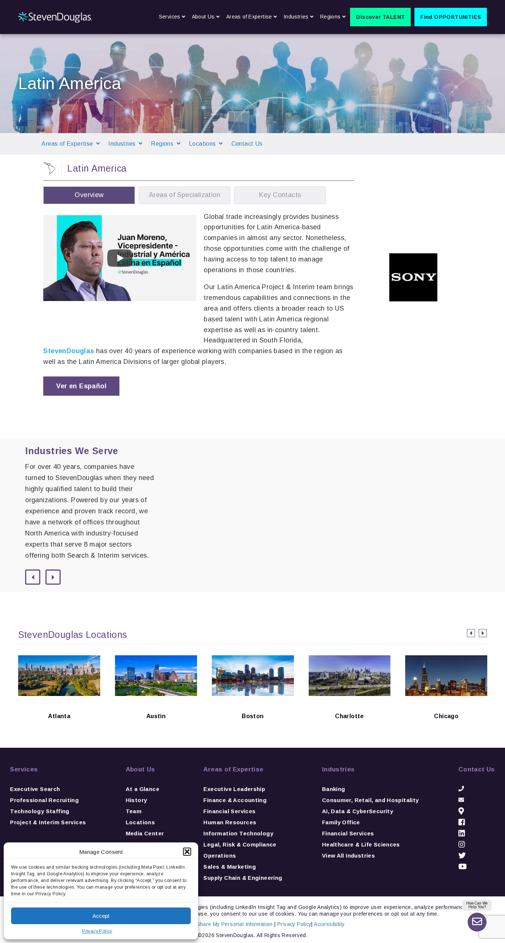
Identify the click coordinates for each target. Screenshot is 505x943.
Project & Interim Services (48, 822)
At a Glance (142, 789)
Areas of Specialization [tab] (184, 195)
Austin (156, 704)
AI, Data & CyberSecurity (357, 811)
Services (24, 769)
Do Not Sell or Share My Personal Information (216, 924)
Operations (219, 855)
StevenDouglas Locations (72, 634)
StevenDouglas (68, 351)
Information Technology (238, 833)
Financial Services (229, 811)
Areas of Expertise (233, 769)
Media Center (145, 833)
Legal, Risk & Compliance (239, 844)
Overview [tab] (89, 195)
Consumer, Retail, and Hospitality (370, 800)
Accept (100, 916)
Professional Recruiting (44, 800)
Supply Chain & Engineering (242, 878)
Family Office (341, 822)
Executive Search (35, 789)
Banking (333, 789)
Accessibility (329, 924)
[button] (187, 851)
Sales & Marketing (229, 866)
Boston (253, 704)
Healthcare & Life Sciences (361, 844)
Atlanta (59, 704)
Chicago (446, 704)
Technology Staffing (39, 811)
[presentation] (471, 633)
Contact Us (247, 144)
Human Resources (229, 822)
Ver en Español (81, 386)
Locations (140, 822)
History (136, 800)
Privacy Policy (97, 931)
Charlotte (349, 704)
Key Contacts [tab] (280, 195)
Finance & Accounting (235, 800)
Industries (338, 769)
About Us (140, 769)
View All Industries (348, 855)
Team (134, 811)
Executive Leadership (234, 789)
